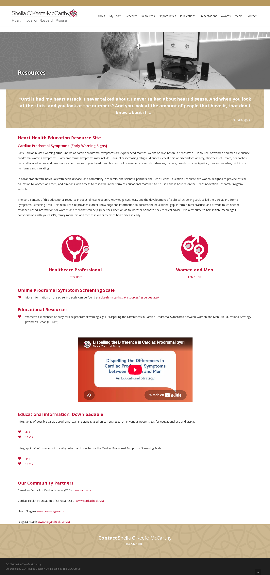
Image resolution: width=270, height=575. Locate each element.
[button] (258, 572)
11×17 (29, 437)
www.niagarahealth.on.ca (54, 522)
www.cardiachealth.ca (90, 501)
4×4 (27, 432)
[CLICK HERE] (134, 544)
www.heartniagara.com (51, 511)
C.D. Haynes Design (32, 568)
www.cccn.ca (83, 490)
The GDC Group (72, 568)
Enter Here (75, 277)
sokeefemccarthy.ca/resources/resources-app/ (129, 297)
